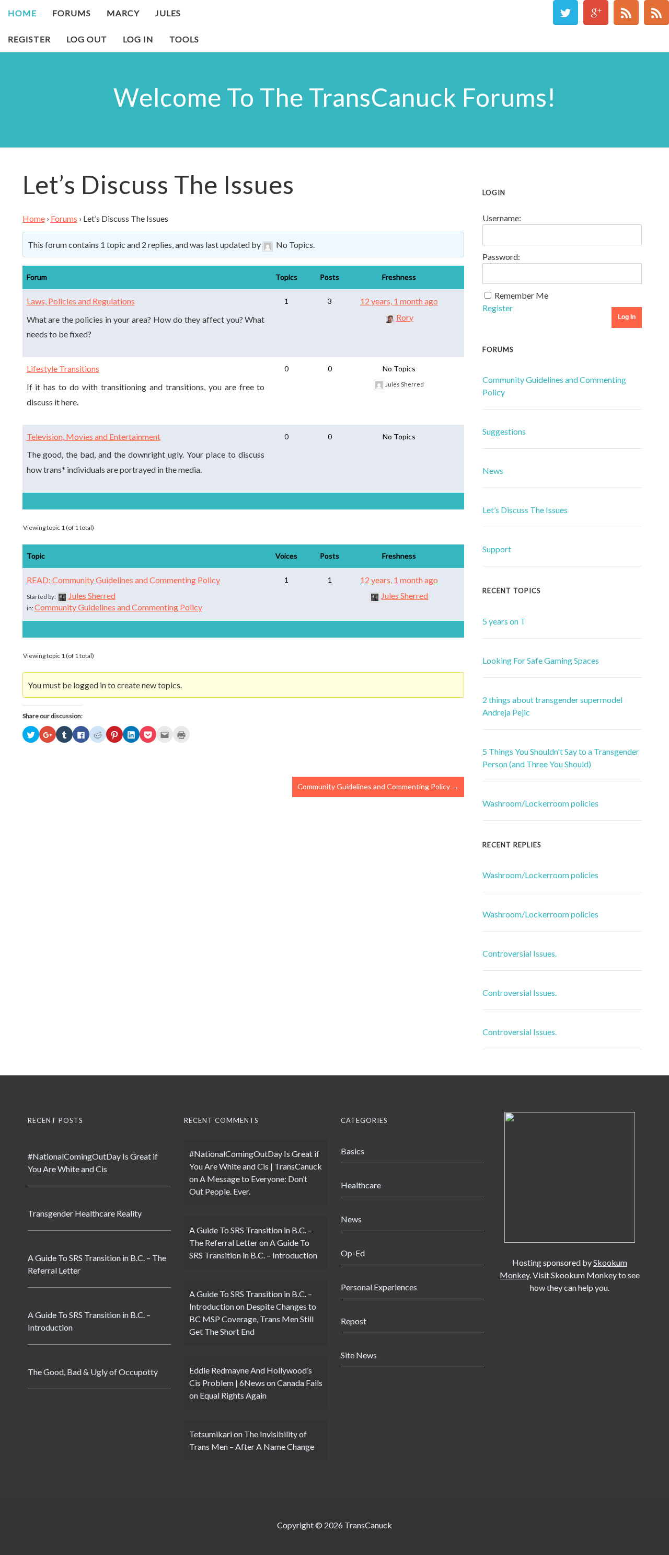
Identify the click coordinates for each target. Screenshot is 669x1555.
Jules (168, 13)
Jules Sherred (92, 595)
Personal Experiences (379, 1287)
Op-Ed (353, 1253)
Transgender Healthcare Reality (85, 1213)
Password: (501, 257)
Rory (404, 317)
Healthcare (361, 1185)
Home (22, 13)
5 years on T (504, 621)
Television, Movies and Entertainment (93, 436)
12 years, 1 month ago (399, 301)
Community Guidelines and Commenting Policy (118, 607)
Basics (352, 1151)
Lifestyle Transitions (63, 368)
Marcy (123, 13)
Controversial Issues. (519, 953)
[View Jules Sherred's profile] (62, 595)
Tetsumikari (210, 1434)
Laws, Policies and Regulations (81, 301)
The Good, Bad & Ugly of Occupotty (93, 1372)
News (492, 470)
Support (496, 549)
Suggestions (504, 431)
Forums (71, 13)
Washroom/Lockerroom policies (540, 803)
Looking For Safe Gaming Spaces (540, 660)
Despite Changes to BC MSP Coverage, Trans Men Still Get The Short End (252, 1318)
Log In (138, 39)
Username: (501, 218)
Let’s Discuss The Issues (525, 510)
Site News (359, 1355)
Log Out (86, 39)
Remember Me (521, 295)
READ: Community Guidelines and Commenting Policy (123, 580)
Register (29, 39)
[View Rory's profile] (390, 317)
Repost (353, 1321)
